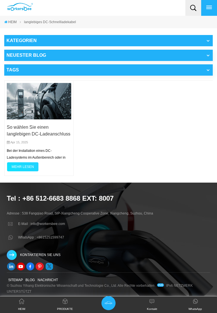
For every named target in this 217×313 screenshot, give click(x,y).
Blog (30, 280)
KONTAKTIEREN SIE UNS (40, 255)
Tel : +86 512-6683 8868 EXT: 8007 (60, 198)
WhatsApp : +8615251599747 (41, 237)
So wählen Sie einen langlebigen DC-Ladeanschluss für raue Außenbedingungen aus (38, 131)
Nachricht (48, 280)
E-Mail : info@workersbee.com (41, 224)
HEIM (12, 22)
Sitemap (15, 280)
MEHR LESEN (23, 167)
